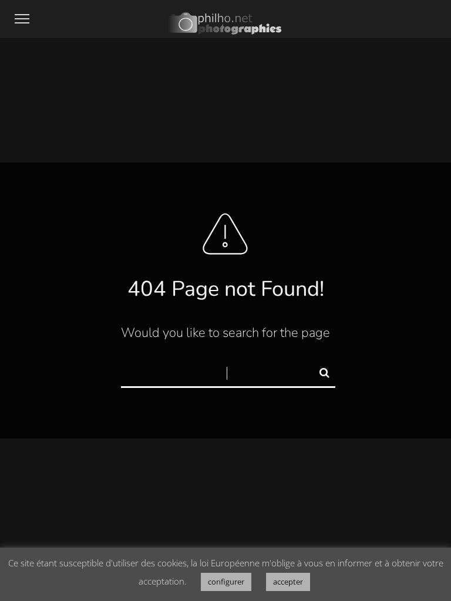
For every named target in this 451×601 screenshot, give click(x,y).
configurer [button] (226, 581)
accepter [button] (288, 581)
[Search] (319, 371)
